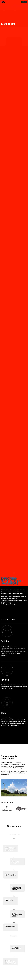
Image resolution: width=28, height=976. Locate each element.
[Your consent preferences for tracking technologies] (25, 973)
